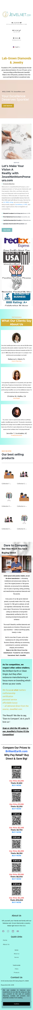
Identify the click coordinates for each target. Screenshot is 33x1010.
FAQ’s (16, 969)
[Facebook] (3, 931)
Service (16, 957)
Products (16, 972)
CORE (25, 204)
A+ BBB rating (8, 202)
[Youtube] (17, 931)
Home (16, 950)
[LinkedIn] (12, 931)
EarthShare (19, 204)
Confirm (16, 1004)
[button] (16, 47)
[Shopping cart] (17, 52)
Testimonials (16, 965)
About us (16, 953)
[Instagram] (8, 931)
